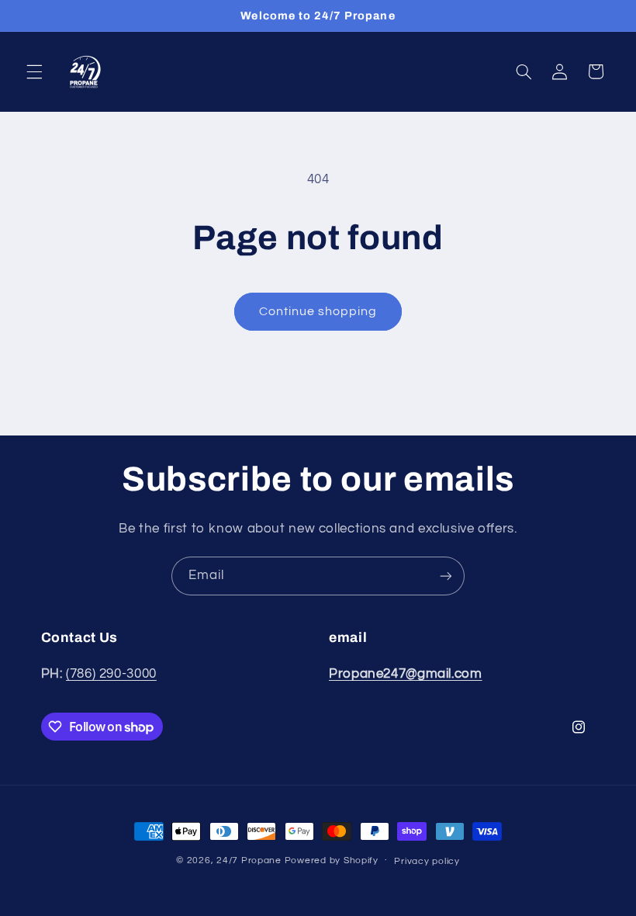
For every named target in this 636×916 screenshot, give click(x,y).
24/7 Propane (249, 860)
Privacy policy (426, 861)
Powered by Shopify (331, 860)
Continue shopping (318, 311)
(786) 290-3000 (111, 674)
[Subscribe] (446, 576)
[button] (34, 71)
